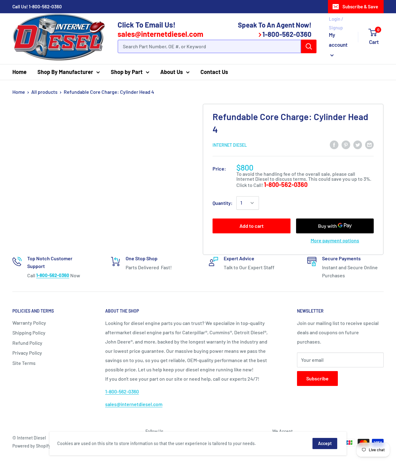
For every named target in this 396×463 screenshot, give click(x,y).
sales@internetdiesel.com (160, 33)
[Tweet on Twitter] (357, 144)
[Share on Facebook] (334, 144)
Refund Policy (27, 343)
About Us (171, 71)
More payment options (335, 240)
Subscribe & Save (360, 6)
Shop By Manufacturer (65, 71)
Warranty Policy (29, 323)
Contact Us (214, 71)
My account (338, 40)
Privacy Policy (27, 353)
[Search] (308, 46)
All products (44, 92)
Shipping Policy (28, 332)
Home (19, 71)
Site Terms (24, 363)
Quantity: (223, 203)
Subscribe (317, 378)
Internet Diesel (230, 145)
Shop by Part (127, 71)
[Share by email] (369, 144)
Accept (325, 443)
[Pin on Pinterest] (346, 144)
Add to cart (251, 226)
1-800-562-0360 (45, 6)
